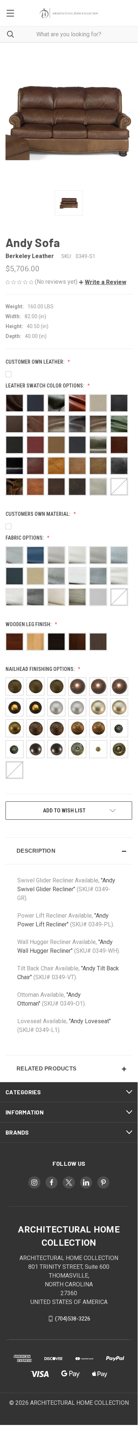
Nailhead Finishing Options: (41, 669)
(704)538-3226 (72, 1318)
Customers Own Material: (38, 514)
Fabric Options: (25, 538)
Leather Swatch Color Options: (45, 386)
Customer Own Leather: (35, 362)
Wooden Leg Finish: (29, 624)
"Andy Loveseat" (90, 1021)
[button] (102, 282)
